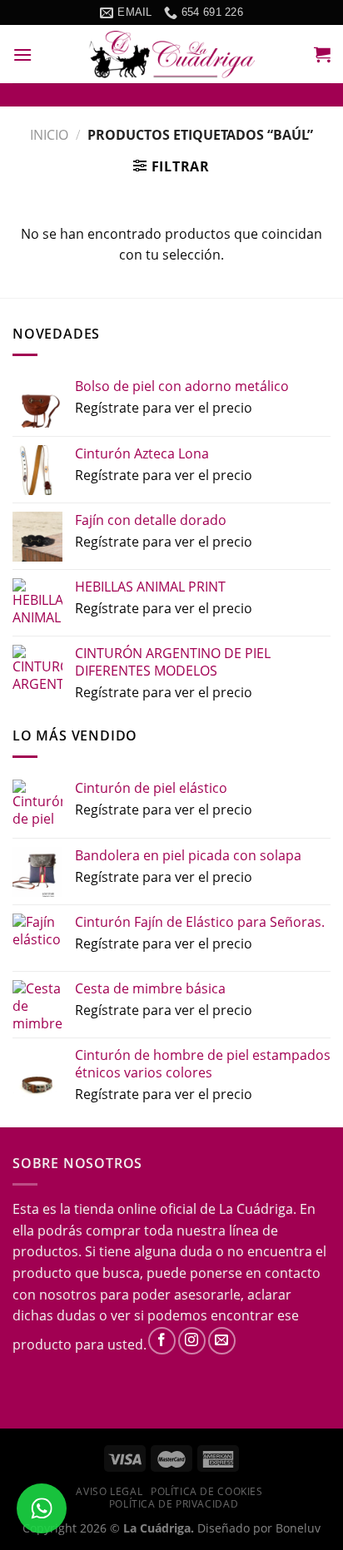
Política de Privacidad (173, 1504)
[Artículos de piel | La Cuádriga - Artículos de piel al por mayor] (171, 54)
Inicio (49, 135)
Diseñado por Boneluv (257, 1528)
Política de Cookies (207, 1491)
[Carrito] (322, 54)
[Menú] (22, 54)
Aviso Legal (109, 1491)
